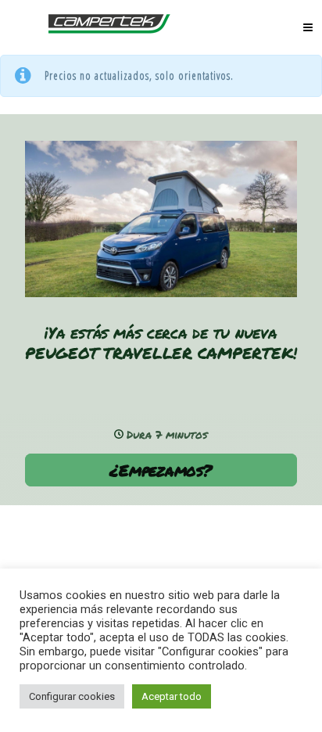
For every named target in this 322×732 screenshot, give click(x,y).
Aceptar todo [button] (171, 696)
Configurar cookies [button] (72, 696)
